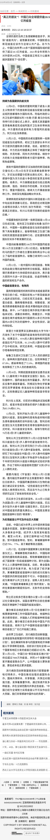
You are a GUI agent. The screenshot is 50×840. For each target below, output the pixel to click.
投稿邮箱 (16, 2)
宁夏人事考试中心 (28, 785)
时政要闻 (34, 11)
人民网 (6, 782)
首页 (13, 11)
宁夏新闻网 (33, 788)
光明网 (26, 782)
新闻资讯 (22, 11)
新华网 (16, 782)
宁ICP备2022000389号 (25, 799)
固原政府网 (20, 788)
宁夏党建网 (12, 785)
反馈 (23, 2)
